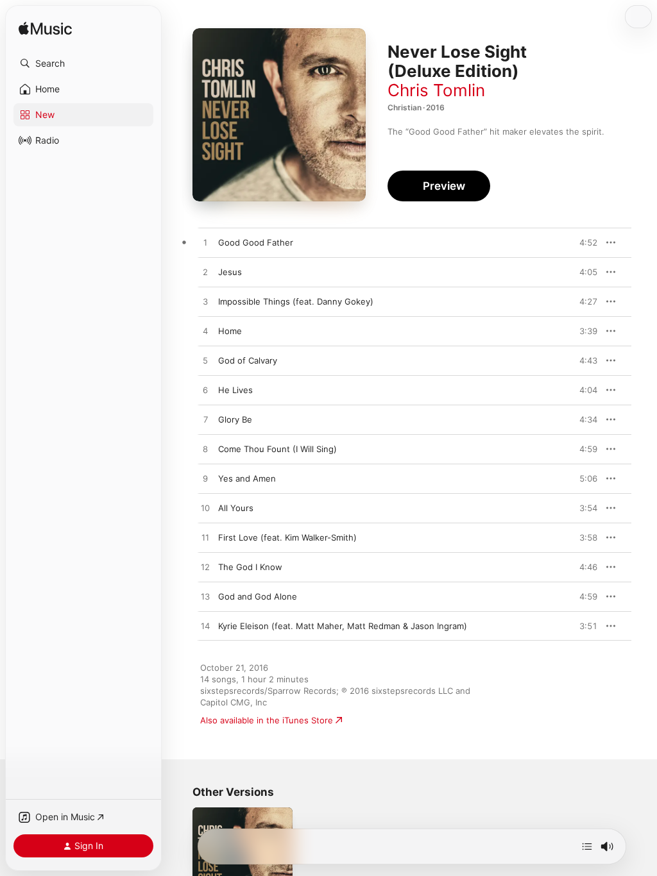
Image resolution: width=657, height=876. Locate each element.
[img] (45, 29)
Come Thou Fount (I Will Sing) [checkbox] (277, 449)
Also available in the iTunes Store (266, 720)
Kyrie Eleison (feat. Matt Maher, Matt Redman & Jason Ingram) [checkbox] (342, 626)
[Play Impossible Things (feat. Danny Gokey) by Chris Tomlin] (205, 302)
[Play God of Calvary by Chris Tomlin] (205, 361)
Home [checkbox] (230, 331)
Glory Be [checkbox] (235, 419)
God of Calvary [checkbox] (247, 360)
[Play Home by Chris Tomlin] (205, 331)
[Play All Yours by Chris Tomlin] (205, 508)
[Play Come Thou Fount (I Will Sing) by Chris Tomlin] (205, 449)
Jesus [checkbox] (230, 272)
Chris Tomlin (436, 90)
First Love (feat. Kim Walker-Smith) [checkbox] (287, 537)
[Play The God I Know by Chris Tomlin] (205, 567)
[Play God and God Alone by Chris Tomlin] (205, 597)
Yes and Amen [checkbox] (247, 478)
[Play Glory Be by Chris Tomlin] (205, 420)
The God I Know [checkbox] (250, 567)
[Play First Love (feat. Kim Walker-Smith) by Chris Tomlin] (205, 538)
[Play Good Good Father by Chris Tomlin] (205, 243)
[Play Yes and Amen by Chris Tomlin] (205, 479)
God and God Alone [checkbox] (257, 596)
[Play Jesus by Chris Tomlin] (205, 272)
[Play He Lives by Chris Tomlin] (205, 390)
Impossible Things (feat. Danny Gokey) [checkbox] (295, 301)
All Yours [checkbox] (235, 508)
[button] (83, 63)
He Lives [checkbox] (235, 390)
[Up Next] (587, 846)
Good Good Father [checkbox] (255, 242)
